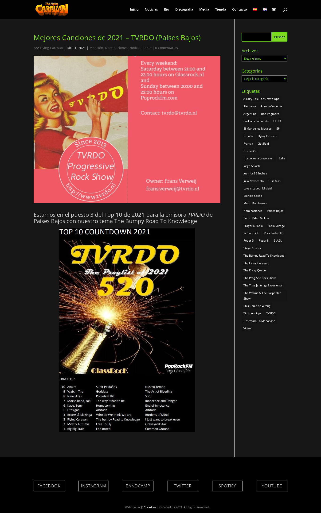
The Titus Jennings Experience (262, 285)
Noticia (135, 48)
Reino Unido (251, 233)
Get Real (263, 144)
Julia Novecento (253, 181)
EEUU (277, 121)
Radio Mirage (276, 226)
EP (278, 129)
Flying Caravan (51, 48)
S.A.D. (278, 241)
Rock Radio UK (273, 233)
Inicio (134, 10)
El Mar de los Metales (257, 129)
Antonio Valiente (271, 106)
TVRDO (270, 313)
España (248, 136)
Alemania (249, 106)
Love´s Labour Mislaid (257, 188)
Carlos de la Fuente (256, 121)
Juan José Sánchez (255, 173)
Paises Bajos (275, 211)
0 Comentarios (166, 48)
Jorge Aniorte (252, 166)
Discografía (184, 10)
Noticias (151, 10)
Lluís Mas (274, 181)
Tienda (220, 10)
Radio (146, 48)
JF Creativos (148, 507)
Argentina (249, 114)
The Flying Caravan (255, 263)
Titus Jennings (252, 313)
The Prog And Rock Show (259, 278)
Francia (248, 144)
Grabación (250, 151)
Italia (282, 158)
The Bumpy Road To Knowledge (264, 256)
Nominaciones (116, 48)
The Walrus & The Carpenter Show (262, 296)
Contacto (239, 10)
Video (247, 328)
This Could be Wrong (256, 306)
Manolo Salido (252, 196)
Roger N (264, 241)
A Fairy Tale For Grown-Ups (261, 99)
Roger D (248, 241)
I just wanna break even (258, 158)
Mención (96, 48)
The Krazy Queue (254, 270)
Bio (166, 10)
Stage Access (252, 248)
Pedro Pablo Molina (256, 218)
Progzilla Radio (253, 226)
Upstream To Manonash (259, 321)
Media (204, 10)
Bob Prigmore (270, 114)
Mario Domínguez (255, 203)
